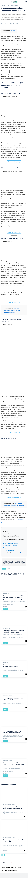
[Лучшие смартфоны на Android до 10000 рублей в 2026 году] (14, 653)
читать (5, 608)
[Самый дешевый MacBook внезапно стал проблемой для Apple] (14, 618)
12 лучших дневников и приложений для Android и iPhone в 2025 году (8, 562)
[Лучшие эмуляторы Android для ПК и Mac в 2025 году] (14, 827)
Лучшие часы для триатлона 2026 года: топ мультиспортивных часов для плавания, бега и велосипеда (13, 597)
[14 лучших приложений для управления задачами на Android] (14, 794)
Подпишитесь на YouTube (11, 543)
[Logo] (14, 2)
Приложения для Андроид (10, 5)
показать (13, 30)
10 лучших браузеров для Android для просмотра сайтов (12, 310)
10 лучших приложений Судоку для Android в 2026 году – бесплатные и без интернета (13, 764)
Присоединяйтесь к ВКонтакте (12, 548)
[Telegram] (11, 862)
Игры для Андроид (7, 695)
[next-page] (4, 855)
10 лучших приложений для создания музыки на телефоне (19, 562)
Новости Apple (6, 628)
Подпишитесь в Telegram (11, 545)
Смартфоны (5, 662)
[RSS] (9, 862)
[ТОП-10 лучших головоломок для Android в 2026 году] (14, 686)
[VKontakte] (14, 862)
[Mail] (7, 862)
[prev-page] (2, 855)
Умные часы (6, 593)
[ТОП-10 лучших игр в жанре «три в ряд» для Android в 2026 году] (14, 719)
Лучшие (8, 568)
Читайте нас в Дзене (9, 550)
